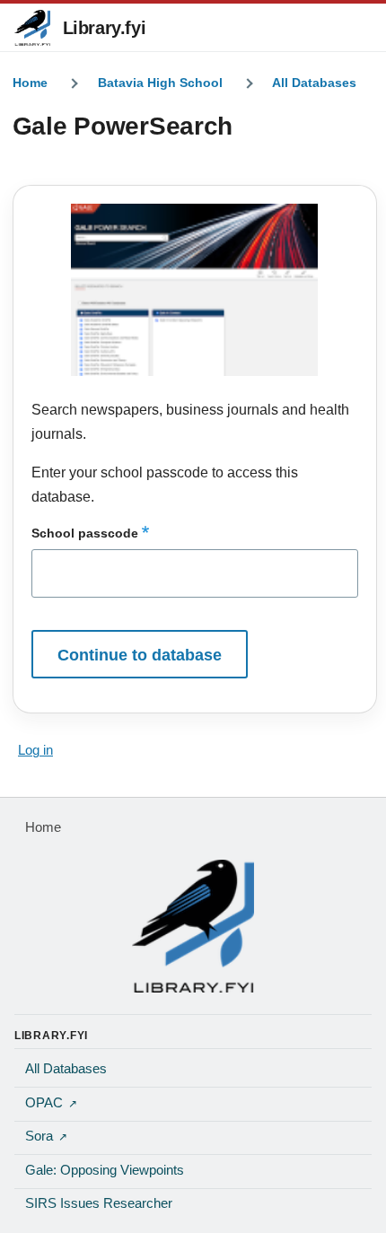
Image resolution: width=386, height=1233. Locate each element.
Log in (35, 750)
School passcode (84, 533)
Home (30, 82)
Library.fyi (104, 28)
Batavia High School (160, 82)
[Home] (193, 926)
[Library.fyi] (32, 28)
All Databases (314, 82)
